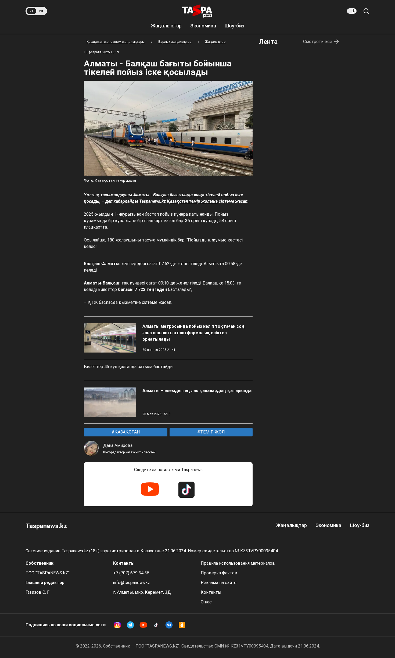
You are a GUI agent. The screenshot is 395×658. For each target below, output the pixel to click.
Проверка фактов (219, 572)
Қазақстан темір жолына (192, 201)
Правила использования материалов (238, 563)
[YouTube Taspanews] (150, 489)
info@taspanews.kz (131, 582)
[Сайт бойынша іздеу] (366, 11)
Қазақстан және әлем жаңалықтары (116, 42)
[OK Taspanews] (182, 625)
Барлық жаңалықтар (174, 42)
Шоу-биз (234, 26)
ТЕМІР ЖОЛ (212, 432)
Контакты (211, 592)
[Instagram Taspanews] (117, 625)
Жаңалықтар (166, 26)
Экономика (203, 26)
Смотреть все (317, 41)
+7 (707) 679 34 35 (131, 572)
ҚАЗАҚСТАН (126, 432)
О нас (206, 601)
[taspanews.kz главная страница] (197, 11)
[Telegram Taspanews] (130, 625)
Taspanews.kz (46, 526)
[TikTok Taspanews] (186, 489)
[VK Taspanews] (169, 625)
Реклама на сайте (218, 582)
